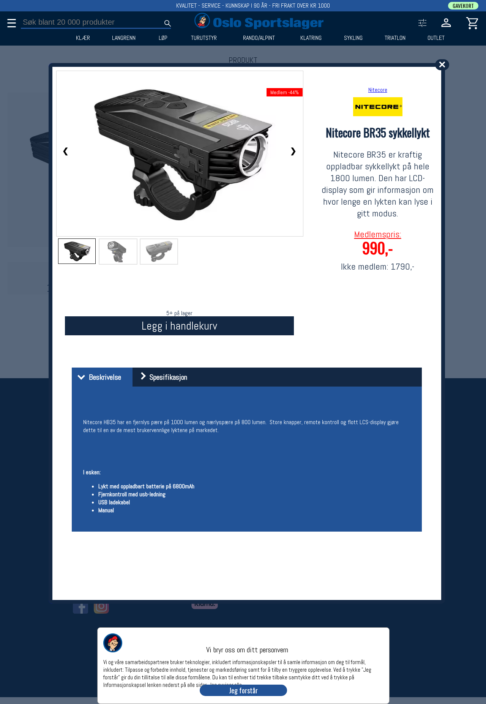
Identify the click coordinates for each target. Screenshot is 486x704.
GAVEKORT (463, 5)
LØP (163, 38)
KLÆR (83, 38)
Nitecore (377, 90)
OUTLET (436, 38)
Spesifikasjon (166, 377)
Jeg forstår (243, 690)
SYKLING (353, 38)
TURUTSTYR (204, 38)
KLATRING (311, 38)
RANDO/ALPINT (259, 38)
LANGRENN (124, 38)
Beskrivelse (103, 377)
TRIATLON (395, 38)
